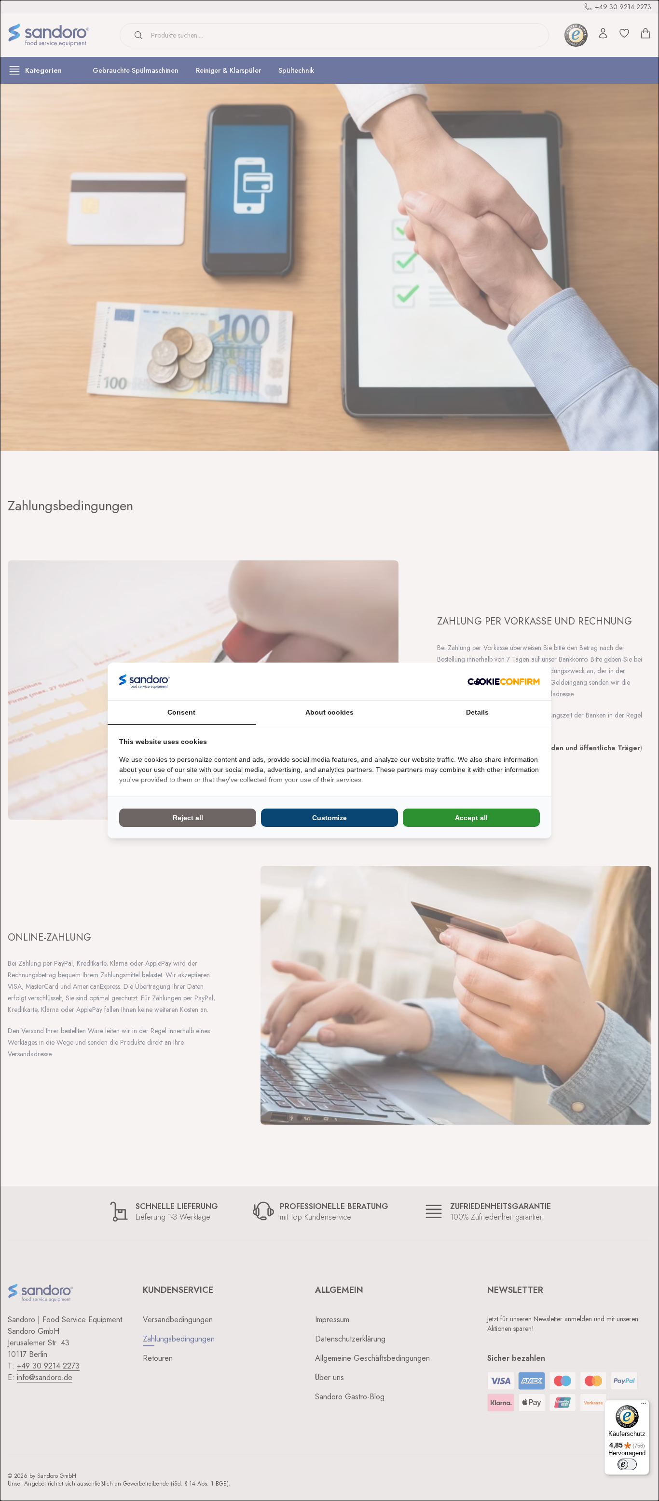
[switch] (627, 1464)
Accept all (471, 818)
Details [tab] (477, 712)
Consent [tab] (181, 712)
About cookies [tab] (329, 712)
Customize (329, 818)
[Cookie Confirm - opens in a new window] (503, 681)
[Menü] (643, 1405)
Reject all (188, 818)
